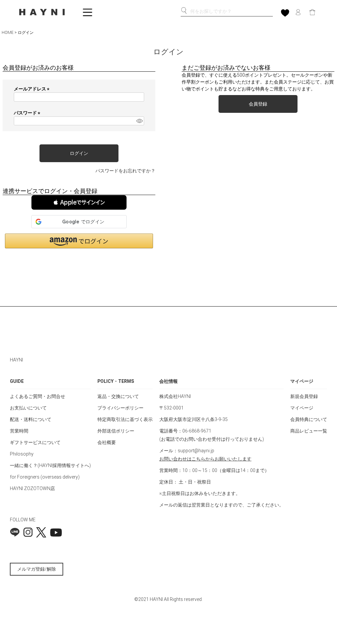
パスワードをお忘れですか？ (125, 170)
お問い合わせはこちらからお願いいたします (205, 458)
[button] (79, 202)
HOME (7, 32)
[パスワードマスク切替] (139, 121)
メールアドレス (33, 88)
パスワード (28, 112)
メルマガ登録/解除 (36, 569)
